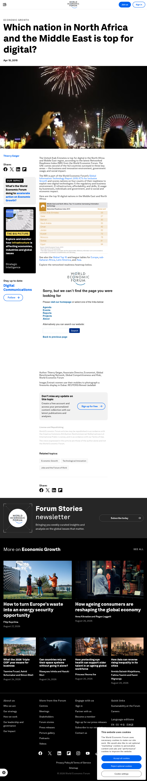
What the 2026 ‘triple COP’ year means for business (16, 662)
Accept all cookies (121, 758)
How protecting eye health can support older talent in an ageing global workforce (91, 664)
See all (139, 549)
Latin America (63, 260)
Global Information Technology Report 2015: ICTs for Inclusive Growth (68, 178)
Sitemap (73, 768)
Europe (94, 257)
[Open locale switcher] (4, 772)
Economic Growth (16, 20)
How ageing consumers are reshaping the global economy (108, 606)
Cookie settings (121, 774)
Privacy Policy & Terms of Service (73, 762)
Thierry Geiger (11, 155)
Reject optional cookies (121, 766)
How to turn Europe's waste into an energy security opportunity (33, 609)
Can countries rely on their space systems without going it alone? (53, 662)
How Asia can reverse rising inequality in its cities (124, 662)
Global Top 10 (60, 257)
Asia (79, 260)
